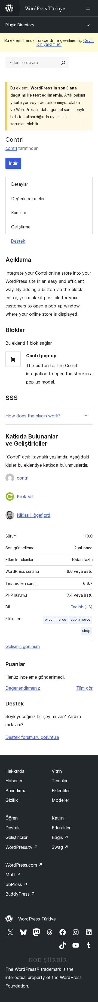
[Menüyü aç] (89, 8)
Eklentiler (61, 790)
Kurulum (18, 212)
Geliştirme (20, 227)
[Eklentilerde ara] (63, 62)
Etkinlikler (61, 827)
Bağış (60, 837)
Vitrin (57, 771)
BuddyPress (20, 894)
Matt (13, 874)
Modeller (60, 800)
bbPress (16, 884)
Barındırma (15, 790)
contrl (11, 148)
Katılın (58, 818)
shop (86, 631)
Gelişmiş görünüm (22, 646)
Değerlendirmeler (28, 198)
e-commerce (55, 619)
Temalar (60, 780)
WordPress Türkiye (37, 919)
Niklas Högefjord (33, 515)
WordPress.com (23, 865)
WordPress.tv (21, 847)
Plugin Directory (19, 24)
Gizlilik (11, 800)
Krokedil (25, 496)
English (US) (82, 607)
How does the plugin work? (32, 416)
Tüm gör (84, 688)
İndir (13, 163)
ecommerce (80, 619)
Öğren (11, 818)
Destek (18, 241)
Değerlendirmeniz (22, 688)
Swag (60, 847)
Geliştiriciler (16, 837)
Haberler (13, 780)
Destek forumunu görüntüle (32, 737)
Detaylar (19, 184)
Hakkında (14, 771)
